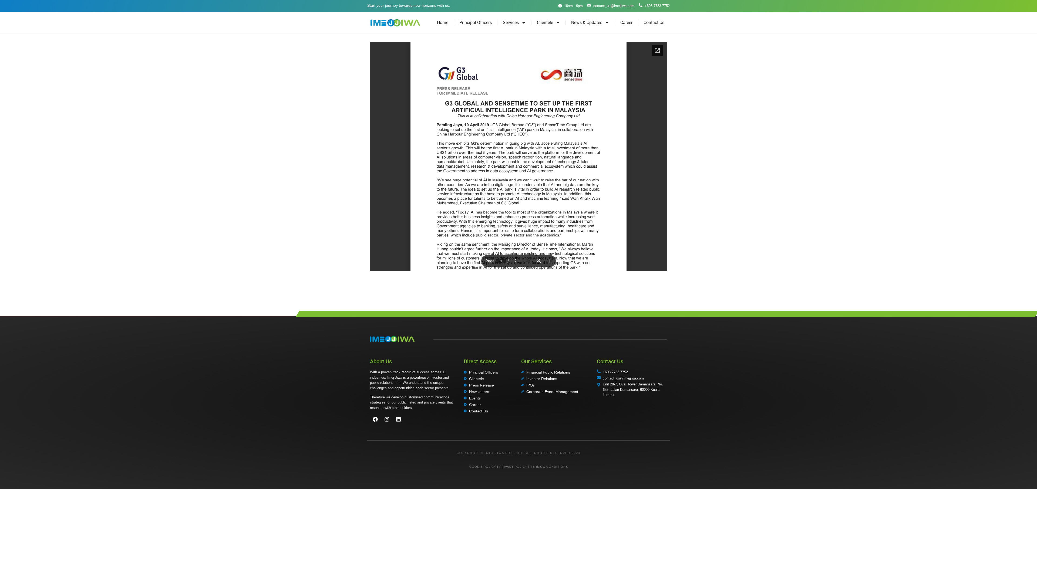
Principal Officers (475, 22)
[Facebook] (375, 419)
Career (626, 22)
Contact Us (654, 22)
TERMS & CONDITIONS (549, 466)
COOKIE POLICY (482, 466)
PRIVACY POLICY (513, 466)
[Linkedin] (398, 419)
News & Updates (586, 22)
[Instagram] (387, 419)
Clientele (545, 22)
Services (511, 22)
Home (442, 22)
